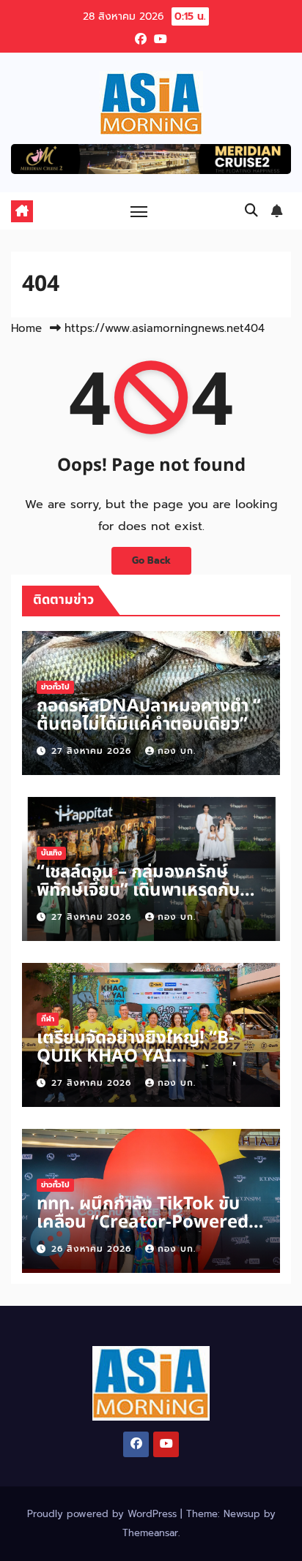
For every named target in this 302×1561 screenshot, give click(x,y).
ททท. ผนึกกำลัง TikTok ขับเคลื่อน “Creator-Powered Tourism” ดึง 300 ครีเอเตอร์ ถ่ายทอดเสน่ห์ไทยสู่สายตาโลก (145, 1231)
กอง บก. (177, 750)
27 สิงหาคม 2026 (93, 750)
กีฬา (47, 1018)
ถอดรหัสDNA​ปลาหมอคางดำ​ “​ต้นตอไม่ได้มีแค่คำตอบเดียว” (149, 715)
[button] (251, 210)
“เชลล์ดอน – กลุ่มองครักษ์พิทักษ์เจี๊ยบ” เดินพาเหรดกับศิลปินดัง (138, 890)
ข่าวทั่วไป (55, 686)
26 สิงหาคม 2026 (93, 1248)
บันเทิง (51, 852)
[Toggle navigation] (139, 211)
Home (26, 328)
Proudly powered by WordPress (103, 1514)
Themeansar (150, 1533)
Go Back (151, 560)
